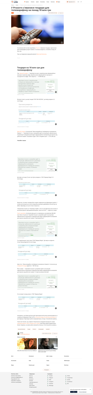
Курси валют (32, 385)
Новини (32, 1)
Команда (31, 383)
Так (73, 391)
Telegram (51, 377)
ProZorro (34, 329)
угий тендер (22, 131)
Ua (78, 1)
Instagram (51, 381)
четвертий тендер (22, 266)
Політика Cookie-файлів (16, 382)
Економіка (42, 1)
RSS (68, 383)
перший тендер (23, 73)
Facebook (51, 383)
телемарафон (40, 329)
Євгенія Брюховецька (25, 334)
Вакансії (31, 377)
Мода (12, 365)
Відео (59, 1)
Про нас (31, 375)
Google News (70, 377)
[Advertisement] (36, 61)
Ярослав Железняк (41, 54)
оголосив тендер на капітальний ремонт (45, 317)
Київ (30, 360)
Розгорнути (46, 369)
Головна (12, 5)
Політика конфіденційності (17, 377)
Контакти (31, 379)
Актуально (31, 356)
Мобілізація (66, 360)
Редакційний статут (15, 379)
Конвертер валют (33, 387)
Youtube (51, 375)
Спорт (47, 1)
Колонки (53, 1)
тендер (29, 329)
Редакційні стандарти (16, 380)
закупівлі (47, 329)
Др (18, 131)
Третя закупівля (21, 213)
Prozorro (38, 48)
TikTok (68, 375)
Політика (66, 365)
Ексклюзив (13, 360)
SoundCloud (69, 381)
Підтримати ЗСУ (72, 1)
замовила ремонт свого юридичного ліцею (28, 323)
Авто (12, 356)
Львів (47, 360)
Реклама (31, 380)
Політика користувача (16, 375)
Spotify (68, 379)
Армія (37, 1)
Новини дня (31, 365)
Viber (50, 379)
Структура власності (33, 382)
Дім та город (49, 356)
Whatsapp (51, 385)
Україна (27, 1)
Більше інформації (82, 391)
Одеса (47, 365)
